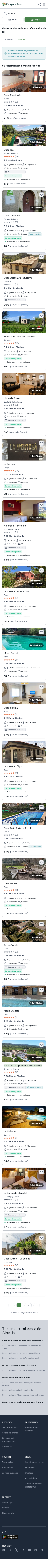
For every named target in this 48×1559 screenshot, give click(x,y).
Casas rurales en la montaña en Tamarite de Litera (21, 1347)
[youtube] (29, 1550)
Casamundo (8, 1513)
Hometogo (7, 1502)
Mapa (37, 19)
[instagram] (10, 1550)
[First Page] (10, 1305)
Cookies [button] (29, 1472)
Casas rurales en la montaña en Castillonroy (21, 1353)
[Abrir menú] (44, 4)
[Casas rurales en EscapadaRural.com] (12, 4)
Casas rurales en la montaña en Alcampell (20, 1358)
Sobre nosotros (10, 1427)
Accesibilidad (31, 1478)
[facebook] (3, 1550)
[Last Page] (37, 1305)
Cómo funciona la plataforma (33, 1485)
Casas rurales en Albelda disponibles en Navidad (23, 1395)
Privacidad (30, 1467)
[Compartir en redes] (39, 4)
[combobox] (24, 13)
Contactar (7, 1446)
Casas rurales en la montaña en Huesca (22, 1402)
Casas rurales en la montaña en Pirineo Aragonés (23, 1370)
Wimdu (5, 1507)
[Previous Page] (15, 1305)
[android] (24, 1537)
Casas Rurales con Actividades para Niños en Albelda (21, 1383)
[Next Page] (33, 1305)
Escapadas (7, 1462)
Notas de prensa (10, 1432)
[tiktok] (23, 1550)
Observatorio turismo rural (8, 1440)
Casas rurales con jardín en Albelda (17, 1390)
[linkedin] (42, 1550)
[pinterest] (35, 1550)
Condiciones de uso (34, 1462)
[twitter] (16, 1550)
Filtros (14, 19)
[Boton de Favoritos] (41, 74)
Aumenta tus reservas (31, 1429)
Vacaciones (7, 1467)
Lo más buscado (10, 1472)
